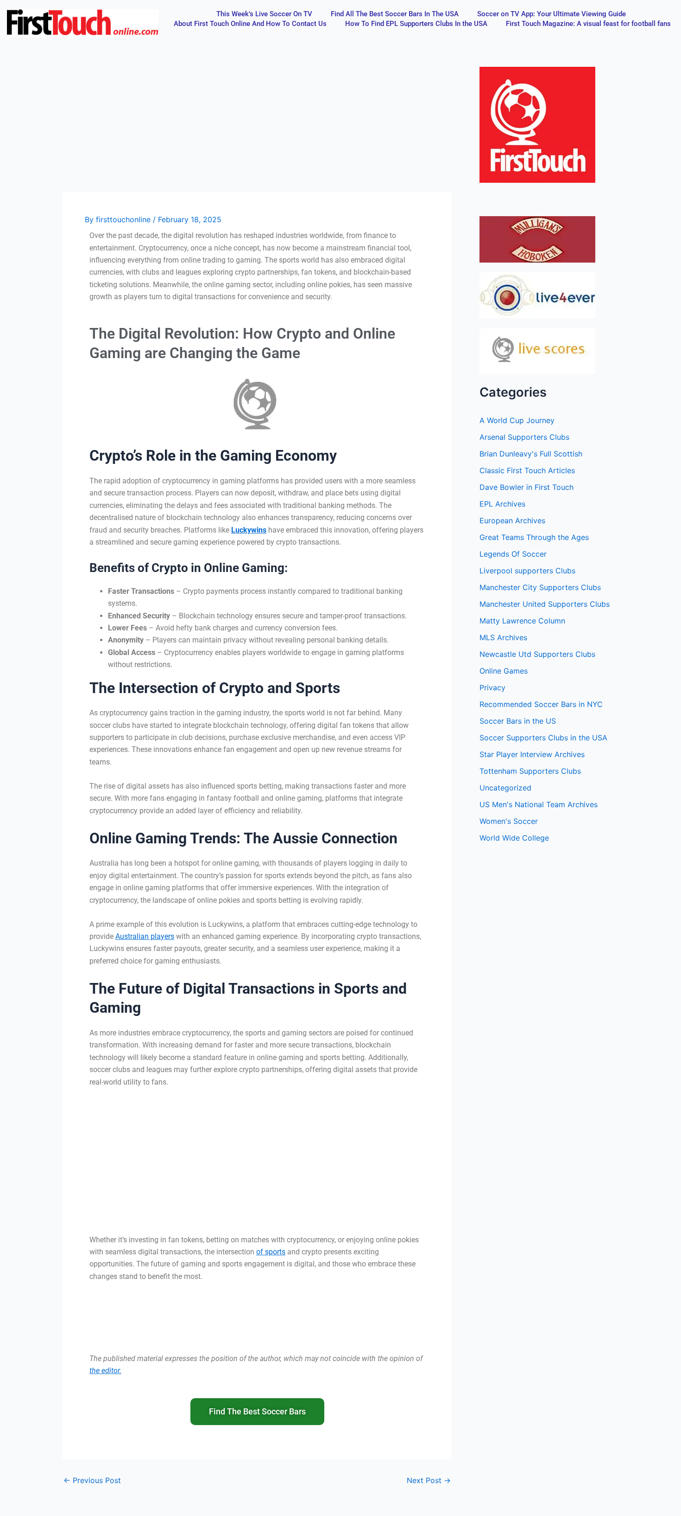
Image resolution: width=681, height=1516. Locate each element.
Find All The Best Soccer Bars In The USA (395, 14)
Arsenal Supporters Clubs (524, 437)
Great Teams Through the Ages (534, 537)
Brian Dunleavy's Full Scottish (530, 453)
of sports (270, 1251)
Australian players (144, 936)
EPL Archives (502, 503)
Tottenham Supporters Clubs (530, 771)
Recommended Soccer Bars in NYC (541, 704)
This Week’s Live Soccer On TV (264, 14)
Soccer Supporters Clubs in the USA (543, 737)
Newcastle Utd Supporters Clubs (537, 654)
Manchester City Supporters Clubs (540, 587)
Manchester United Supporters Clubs (544, 604)
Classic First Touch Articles (527, 470)
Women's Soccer (508, 821)
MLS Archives (503, 637)
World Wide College (514, 837)
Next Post (429, 1480)
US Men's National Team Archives (538, 804)
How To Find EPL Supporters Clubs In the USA (416, 23)
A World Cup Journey (517, 420)
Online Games (503, 670)
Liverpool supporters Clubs (527, 570)
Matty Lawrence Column (522, 620)
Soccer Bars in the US (517, 721)
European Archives (512, 520)
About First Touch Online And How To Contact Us (250, 23)
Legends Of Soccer (513, 554)
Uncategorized (505, 787)
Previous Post (92, 1480)
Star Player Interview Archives (532, 754)
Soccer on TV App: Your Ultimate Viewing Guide (551, 14)
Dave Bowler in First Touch (526, 487)
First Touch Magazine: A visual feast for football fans (588, 23)
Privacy (492, 687)
